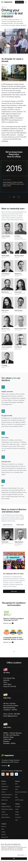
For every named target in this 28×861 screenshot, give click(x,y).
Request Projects (5, 817)
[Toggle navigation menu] (26, 2)
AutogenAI (17, 806)
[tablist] (14, 525)
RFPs (16, 784)
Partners (3, 834)
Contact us (4, 765)
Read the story (7, 623)
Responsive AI (4, 786)
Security (3, 792)
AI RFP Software (19, 800)
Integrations (4, 789)
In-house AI (18, 817)
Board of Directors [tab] (7, 524)
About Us (3, 826)
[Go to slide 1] (14, 651)
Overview (3, 784)
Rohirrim (17, 814)
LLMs (16, 820)
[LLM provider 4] (16, 774)
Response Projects (6, 806)
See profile (6, 228)
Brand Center (4, 837)
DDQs (16, 789)
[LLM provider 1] (2, 774)
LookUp (3, 812)
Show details (21, 855)
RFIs (16, 794)
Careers (3, 831)
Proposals (17, 786)
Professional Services (6, 794)
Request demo (19, 2)
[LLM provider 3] (11, 774)
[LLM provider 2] (7, 774)
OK (14, 858)
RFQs (16, 797)
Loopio (16, 809)
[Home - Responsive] (6, 2)
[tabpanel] (14, 537)
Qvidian (17, 812)
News (2, 829)
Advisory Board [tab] (20, 524)
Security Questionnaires (21, 792)
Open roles (14, 591)
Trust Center (4, 814)
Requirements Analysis (7, 809)
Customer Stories (5, 797)
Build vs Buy (4, 800)
